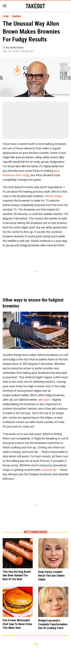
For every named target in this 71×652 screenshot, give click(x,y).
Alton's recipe (53, 196)
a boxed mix (49, 470)
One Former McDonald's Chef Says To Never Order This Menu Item (17, 624)
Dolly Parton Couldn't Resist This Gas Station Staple (51, 575)
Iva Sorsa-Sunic (15, 47)
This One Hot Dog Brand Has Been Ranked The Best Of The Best (17, 575)
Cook (6, 16)
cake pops (43, 400)
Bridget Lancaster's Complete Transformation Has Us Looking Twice (53, 624)
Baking (16, 16)
